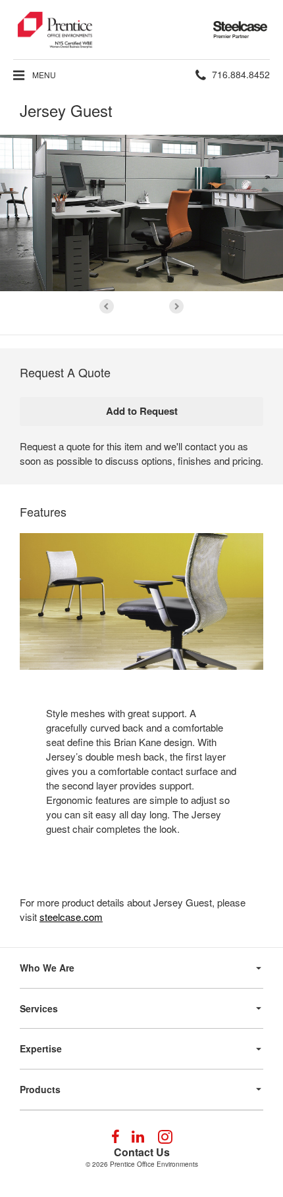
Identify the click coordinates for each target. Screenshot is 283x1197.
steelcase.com (71, 917)
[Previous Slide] (106, 306)
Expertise (41, 1048)
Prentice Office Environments (154, 1164)
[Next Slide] (176, 306)
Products (40, 1089)
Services (39, 1008)
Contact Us (142, 1152)
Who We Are (47, 967)
